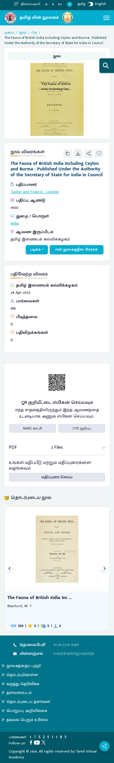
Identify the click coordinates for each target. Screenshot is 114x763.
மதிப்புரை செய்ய (57, 477)
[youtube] (38, 742)
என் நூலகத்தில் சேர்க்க (76, 249)
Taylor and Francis (27, 191)
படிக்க (35, 249)
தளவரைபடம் (19, 692)
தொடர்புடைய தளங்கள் (28, 702)
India (15, 223)
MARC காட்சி (32, 428)
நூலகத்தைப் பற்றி (23, 666)
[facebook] (32, 742)
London (52, 191)
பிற (34, 32)
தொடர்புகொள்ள (22, 675)
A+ (60, 4)
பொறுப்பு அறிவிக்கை (26, 711)
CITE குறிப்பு (81, 428)
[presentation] (9, 569)
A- (46, 4)
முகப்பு (9, 32)
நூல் (23, 32)
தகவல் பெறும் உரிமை (27, 720)
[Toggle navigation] (106, 18)
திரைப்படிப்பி (30, 4)
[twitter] (44, 742)
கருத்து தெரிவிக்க (22, 684)
